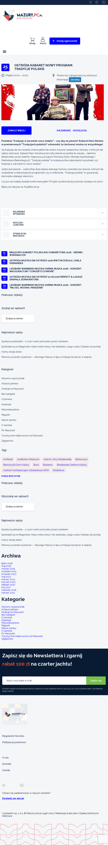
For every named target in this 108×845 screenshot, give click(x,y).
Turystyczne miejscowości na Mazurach (22, 435)
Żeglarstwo (7, 440)
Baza (36, 464)
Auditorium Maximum (28, 459)
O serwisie (6, 425)
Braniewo (48, 464)
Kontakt (6, 764)
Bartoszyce (81, 459)
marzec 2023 (8, 579)
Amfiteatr (8, 459)
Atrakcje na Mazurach (12, 388)
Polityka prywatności (14, 742)
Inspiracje (6, 404)
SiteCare (7, 816)
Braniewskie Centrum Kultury (72, 464)
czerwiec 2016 (8, 590)
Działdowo (58, 470)
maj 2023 (6, 576)
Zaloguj (75, 79)
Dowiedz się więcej (13, 798)
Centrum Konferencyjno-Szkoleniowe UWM (26, 470)
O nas (5, 757)
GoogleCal (80, 130)
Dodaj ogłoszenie (67, 41)
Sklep (32, 43)
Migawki (5, 414)
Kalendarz (64, 130)
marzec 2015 (8, 592)
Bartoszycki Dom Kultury (16, 464)
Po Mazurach (8, 430)
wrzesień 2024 (8, 571)
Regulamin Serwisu (13, 736)
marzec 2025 (8, 568)
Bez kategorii (8, 394)
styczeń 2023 (8, 582)
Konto (43, 43)
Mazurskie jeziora (10, 409)
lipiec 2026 (7, 563)
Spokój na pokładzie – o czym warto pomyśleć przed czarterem (34, 341)
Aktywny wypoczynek (12, 378)
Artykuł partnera (9, 383)
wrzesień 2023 (8, 574)
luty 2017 (6, 587)
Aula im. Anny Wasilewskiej (57, 459)
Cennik (6, 770)
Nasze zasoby (8, 420)
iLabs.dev (72, 813)
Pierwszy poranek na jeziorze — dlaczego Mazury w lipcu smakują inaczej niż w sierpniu (46, 357)
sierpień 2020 (8, 584)
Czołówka (6, 399)
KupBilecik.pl (31, 186)
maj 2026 (6, 566)
